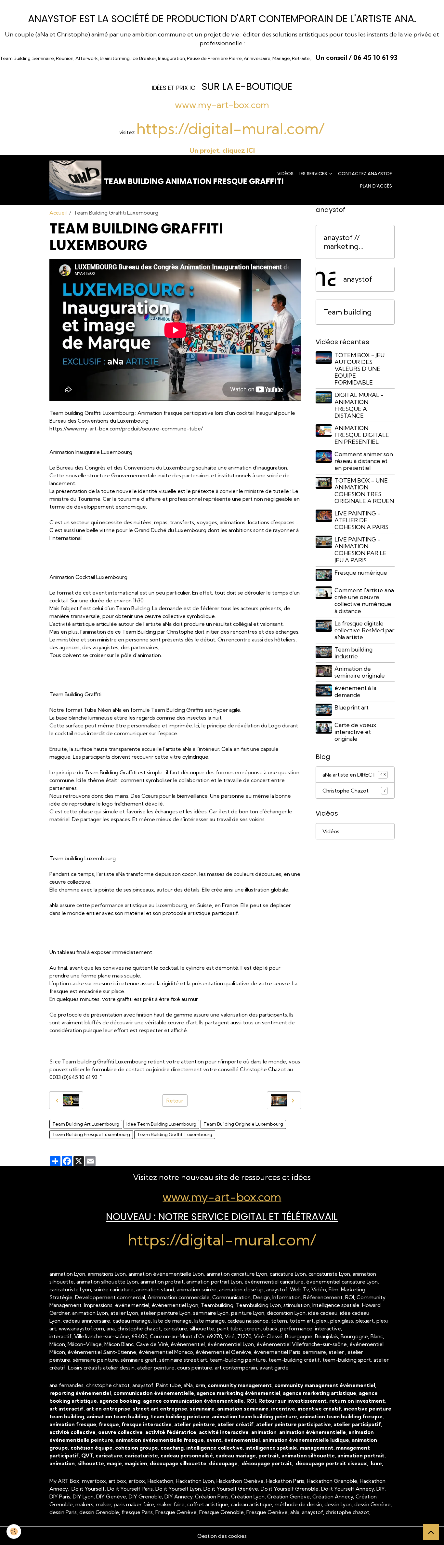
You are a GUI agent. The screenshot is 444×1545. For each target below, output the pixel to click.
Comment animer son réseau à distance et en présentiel (363, 460)
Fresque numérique (360, 572)
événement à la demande (355, 691)
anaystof (357, 278)
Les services (313, 173)
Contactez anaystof (365, 173)
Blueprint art (351, 707)
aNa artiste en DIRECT (354, 774)
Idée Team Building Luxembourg (161, 1124)
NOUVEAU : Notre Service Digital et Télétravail (222, 1217)
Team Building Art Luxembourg (85, 1124)
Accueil (58, 212)
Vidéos (285, 173)
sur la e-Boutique (247, 86)
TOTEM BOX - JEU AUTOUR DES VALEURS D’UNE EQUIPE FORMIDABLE (359, 368)
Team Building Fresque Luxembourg (91, 1134)
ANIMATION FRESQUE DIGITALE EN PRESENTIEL (361, 434)
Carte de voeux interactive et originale (355, 731)
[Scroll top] (431, 1532)
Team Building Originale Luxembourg (243, 1124)
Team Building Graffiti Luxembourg (174, 1134)
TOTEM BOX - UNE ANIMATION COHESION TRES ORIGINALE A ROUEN (364, 490)
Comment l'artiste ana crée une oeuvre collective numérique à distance (364, 600)
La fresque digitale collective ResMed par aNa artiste (364, 630)
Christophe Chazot (354, 790)
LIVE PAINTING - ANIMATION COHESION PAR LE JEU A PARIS (360, 549)
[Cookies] (14, 1531)
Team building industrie (353, 652)
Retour (174, 1100)
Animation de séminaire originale (359, 672)
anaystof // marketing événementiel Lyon (347, 242)
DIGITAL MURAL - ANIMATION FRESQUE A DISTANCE (359, 405)
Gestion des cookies (222, 1536)
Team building (348, 311)
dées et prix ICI (175, 88)
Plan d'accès (376, 186)
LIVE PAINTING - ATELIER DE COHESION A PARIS (361, 520)
